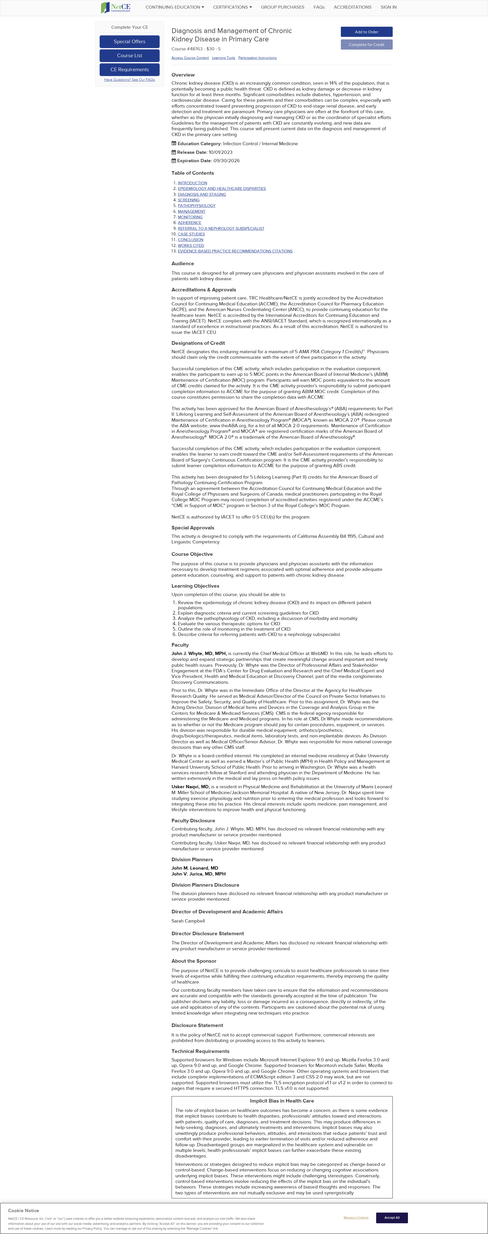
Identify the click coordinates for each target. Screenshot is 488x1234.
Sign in (389, 7)
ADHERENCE (189, 222)
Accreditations (353, 7)
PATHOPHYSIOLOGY (197, 205)
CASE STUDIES (191, 234)
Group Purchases (282, 7)
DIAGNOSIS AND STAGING (202, 194)
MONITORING (190, 217)
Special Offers (129, 42)
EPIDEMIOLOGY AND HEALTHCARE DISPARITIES (222, 188)
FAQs (319, 7)
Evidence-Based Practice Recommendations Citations (235, 251)
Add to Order (366, 32)
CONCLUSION (190, 239)
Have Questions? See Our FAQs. (129, 80)
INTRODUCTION (192, 183)
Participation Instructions (257, 58)
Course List (129, 56)
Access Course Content (190, 58)
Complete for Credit (366, 44)
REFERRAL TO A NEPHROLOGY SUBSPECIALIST (221, 228)
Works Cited (191, 245)
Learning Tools (223, 58)
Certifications (231, 7)
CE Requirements (130, 70)
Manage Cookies (356, 1218)
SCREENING (189, 200)
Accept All (392, 1218)
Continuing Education (174, 7)
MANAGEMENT (191, 211)
